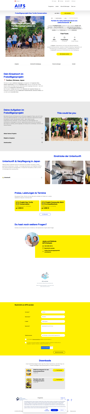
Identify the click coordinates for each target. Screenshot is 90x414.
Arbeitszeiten (7, 142)
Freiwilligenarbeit (59, 18)
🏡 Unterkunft (6, 177)
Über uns (73, 6)
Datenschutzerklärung (36, 339)
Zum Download (59, 370)
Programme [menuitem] (40, 397)
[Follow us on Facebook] (71, 400)
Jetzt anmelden (67, 13)
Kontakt (73, 63)
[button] (52, 129)
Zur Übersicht (45, 214)
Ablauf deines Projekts (10, 133)
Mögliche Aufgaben (9, 138)
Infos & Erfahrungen (65, 6)
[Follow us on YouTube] (68, 400)
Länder (57, 6)
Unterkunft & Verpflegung (35, 63)
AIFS (52, 18)
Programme (51, 6)
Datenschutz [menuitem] (73, 411)
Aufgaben (17, 63)
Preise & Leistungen (56, 63)
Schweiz (17, 1)
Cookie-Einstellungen (47, 410)
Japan (65, 18)
